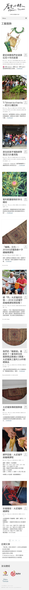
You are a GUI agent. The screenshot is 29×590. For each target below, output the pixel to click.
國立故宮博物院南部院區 (7, 375)
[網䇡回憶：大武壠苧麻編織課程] (14, 439)
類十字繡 (6, 265)
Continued (19, 68)
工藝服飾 (10, 62)
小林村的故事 (6, 62)
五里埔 (14, 60)
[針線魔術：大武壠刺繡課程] (14, 493)
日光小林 (21, 62)
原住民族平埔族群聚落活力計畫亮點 (12, 557)
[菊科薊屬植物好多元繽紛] (14, 184)
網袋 (5, 319)
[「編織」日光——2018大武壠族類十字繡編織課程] (14, 231)
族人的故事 (17, 62)
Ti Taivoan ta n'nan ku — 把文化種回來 (12, 555)
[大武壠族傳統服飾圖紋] (14, 391)
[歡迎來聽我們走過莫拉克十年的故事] (14, 39)
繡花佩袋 (16, 375)
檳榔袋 (14, 375)
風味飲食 (19, 64)
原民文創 (13, 255)
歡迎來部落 (4, 64)
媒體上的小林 (21, 60)
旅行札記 (13, 62)
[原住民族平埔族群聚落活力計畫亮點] (14, 136)
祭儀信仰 (11, 64)
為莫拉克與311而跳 (7, 553)
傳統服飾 (16, 60)
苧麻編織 (8, 319)
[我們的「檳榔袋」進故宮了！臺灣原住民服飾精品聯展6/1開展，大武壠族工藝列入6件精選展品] (14, 336)
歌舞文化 (24, 62)
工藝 (4, 265)
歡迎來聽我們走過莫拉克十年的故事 (12, 551)
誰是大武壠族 (16, 64)
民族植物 (8, 64)
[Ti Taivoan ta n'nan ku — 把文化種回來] (14, 87)
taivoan (6, 60)
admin (5, 255)
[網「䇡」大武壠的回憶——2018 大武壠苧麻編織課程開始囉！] (14, 282)
